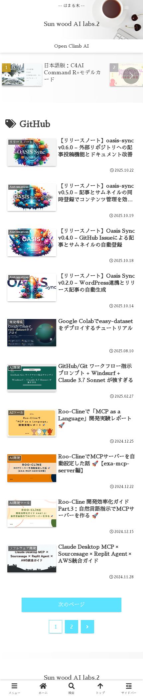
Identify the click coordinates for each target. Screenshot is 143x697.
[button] (131, 75)
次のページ (71, 604)
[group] (53, 75)
